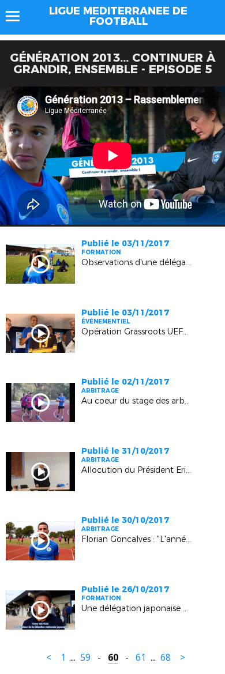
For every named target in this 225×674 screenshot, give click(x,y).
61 (141, 657)
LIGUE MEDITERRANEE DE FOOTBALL (118, 16)
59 (85, 657)
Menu (18, 16)
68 (165, 657)
